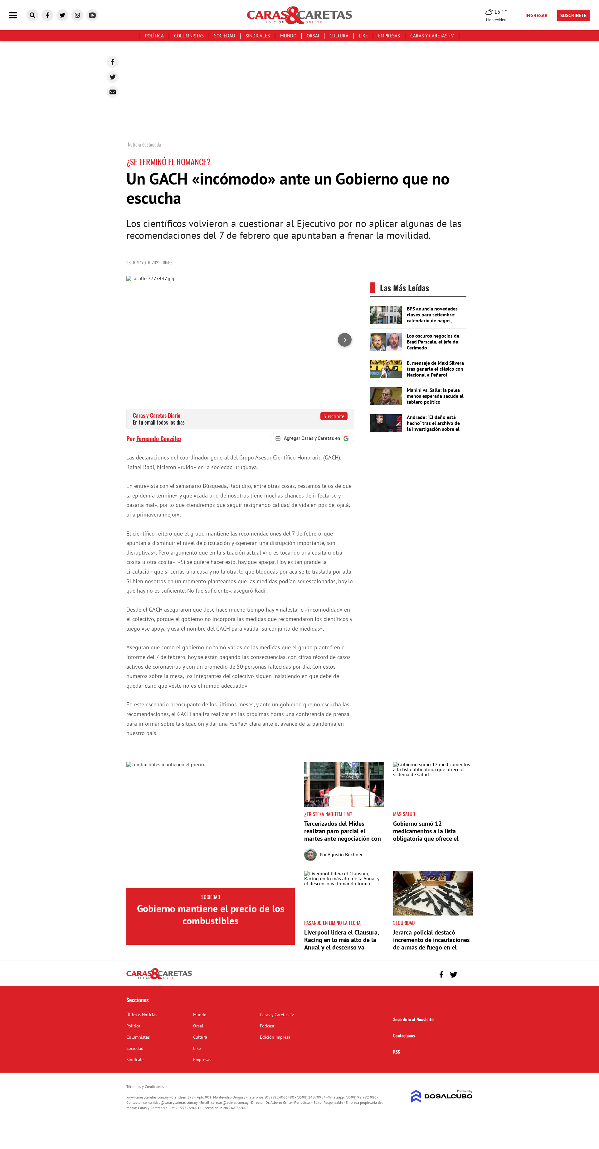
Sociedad (224, 35)
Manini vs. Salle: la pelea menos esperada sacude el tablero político (435, 396)
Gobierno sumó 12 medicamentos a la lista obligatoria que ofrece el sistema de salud (426, 835)
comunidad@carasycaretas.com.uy (170, 1102)
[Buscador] (32, 15)
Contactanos (404, 1035)
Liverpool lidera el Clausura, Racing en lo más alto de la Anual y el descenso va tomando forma (341, 943)
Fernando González (158, 438)
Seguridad (404, 922)
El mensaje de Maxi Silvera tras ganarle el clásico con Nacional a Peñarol (435, 369)
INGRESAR (536, 15)
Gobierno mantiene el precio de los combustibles (211, 914)
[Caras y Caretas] (159, 979)
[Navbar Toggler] (17, 15)
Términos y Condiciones (145, 1086)
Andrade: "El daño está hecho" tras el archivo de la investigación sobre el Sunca (433, 426)
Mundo (288, 35)
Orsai (313, 35)
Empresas (389, 35)
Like (363, 35)
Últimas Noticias (141, 1014)
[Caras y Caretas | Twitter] (62, 15)
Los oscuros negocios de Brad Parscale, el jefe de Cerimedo (433, 342)
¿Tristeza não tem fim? (328, 814)
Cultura (338, 35)
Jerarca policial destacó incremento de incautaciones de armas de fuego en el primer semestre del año (431, 943)
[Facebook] (113, 62)
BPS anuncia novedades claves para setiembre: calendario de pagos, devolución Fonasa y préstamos (432, 320)
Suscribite (334, 416)
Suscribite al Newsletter (414, 1019)
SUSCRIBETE (573, 15)
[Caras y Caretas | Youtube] (92, 15)
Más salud (404, 814)
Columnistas (189, 35)
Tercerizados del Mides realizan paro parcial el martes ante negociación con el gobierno (342, 835)
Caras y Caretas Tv (432, 35)
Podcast (267, 1026)
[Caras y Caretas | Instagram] (77, 15)
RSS (396, 1051)
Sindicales (258, 35)
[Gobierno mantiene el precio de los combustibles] (210, 825)
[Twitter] (113, 77)
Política (154, 35)
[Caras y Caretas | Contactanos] (466, 974)
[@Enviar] (113, 92)
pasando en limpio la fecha (332, 922)
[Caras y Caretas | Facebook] (47, 15)
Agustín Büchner (345, 854)
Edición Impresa (275, 1037)
